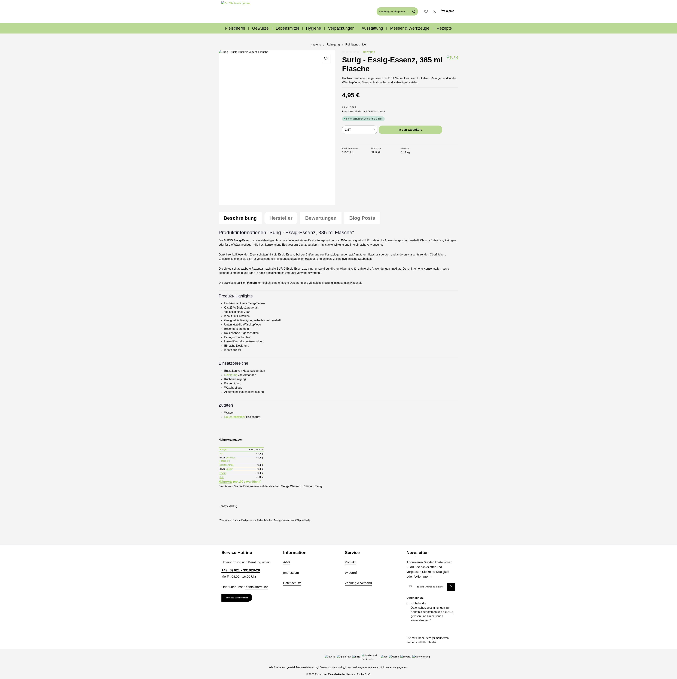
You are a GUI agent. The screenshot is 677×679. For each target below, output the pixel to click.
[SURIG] (452, 64)
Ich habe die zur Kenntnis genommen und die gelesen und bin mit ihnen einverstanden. (432, 612)
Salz (221, 477)
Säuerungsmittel (234, 416)
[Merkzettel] (426, 12)
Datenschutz (292, 583)
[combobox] (393, 11)
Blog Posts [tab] (362, 218)
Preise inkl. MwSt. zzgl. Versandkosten (363, 111)
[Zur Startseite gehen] (235, 11)
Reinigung (230, 374)
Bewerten (369, 51)
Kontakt (350, 562)
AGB (286, 562)
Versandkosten (328, 667)
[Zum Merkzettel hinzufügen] (326, 58)
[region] (276, 127)
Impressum (291, 572)
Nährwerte (225, 481)
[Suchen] (414, 11)
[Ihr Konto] (434, 12)
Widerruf (351, 572)
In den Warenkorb (410, 129)
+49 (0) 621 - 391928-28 (240, 570)
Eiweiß (222, 473)
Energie (223, 449)
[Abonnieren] (451, 587)
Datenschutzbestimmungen (428, 607)
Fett (221, 453)
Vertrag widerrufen (237, 597)
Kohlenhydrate (226, 465)
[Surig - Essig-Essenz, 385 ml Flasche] (277, 127)
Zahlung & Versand (358, 583)
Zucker (229, 469)
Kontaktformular (256, 587)
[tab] (240, 218)
